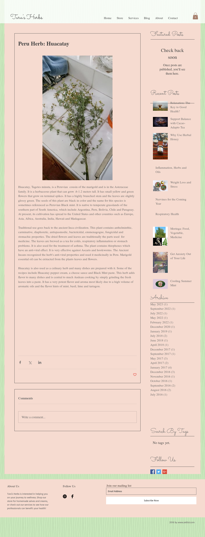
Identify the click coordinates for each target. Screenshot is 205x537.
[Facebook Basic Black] (72, 496)
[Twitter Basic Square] (158, 471)
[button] (195, 16)
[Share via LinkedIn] (40, 362)
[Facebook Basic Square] (152, 471)
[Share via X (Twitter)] (30, 362)
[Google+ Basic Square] (164, 471)
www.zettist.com (186, 522)
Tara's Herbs (26, 17)
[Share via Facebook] (20, 362)
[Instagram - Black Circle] (65, 496)
